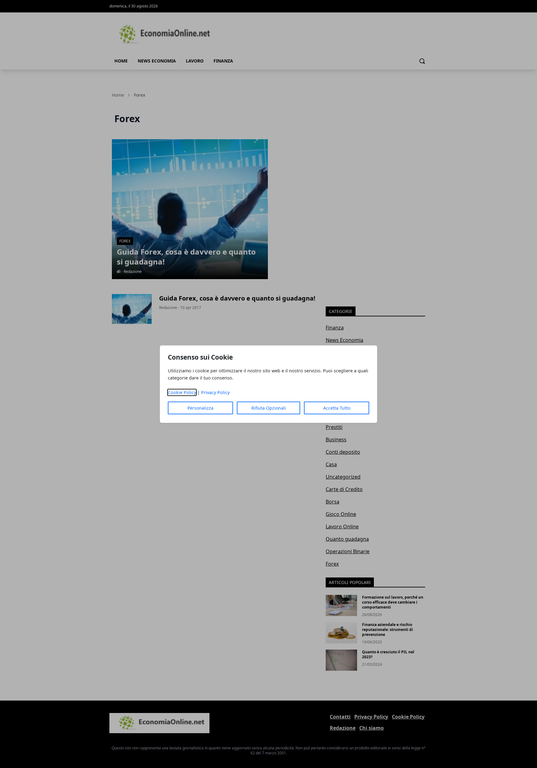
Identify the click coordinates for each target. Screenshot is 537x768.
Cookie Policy (182, 392)
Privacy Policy (215, 392)
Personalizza (200, 408)
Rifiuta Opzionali (268, 408)
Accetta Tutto (336, 408)
